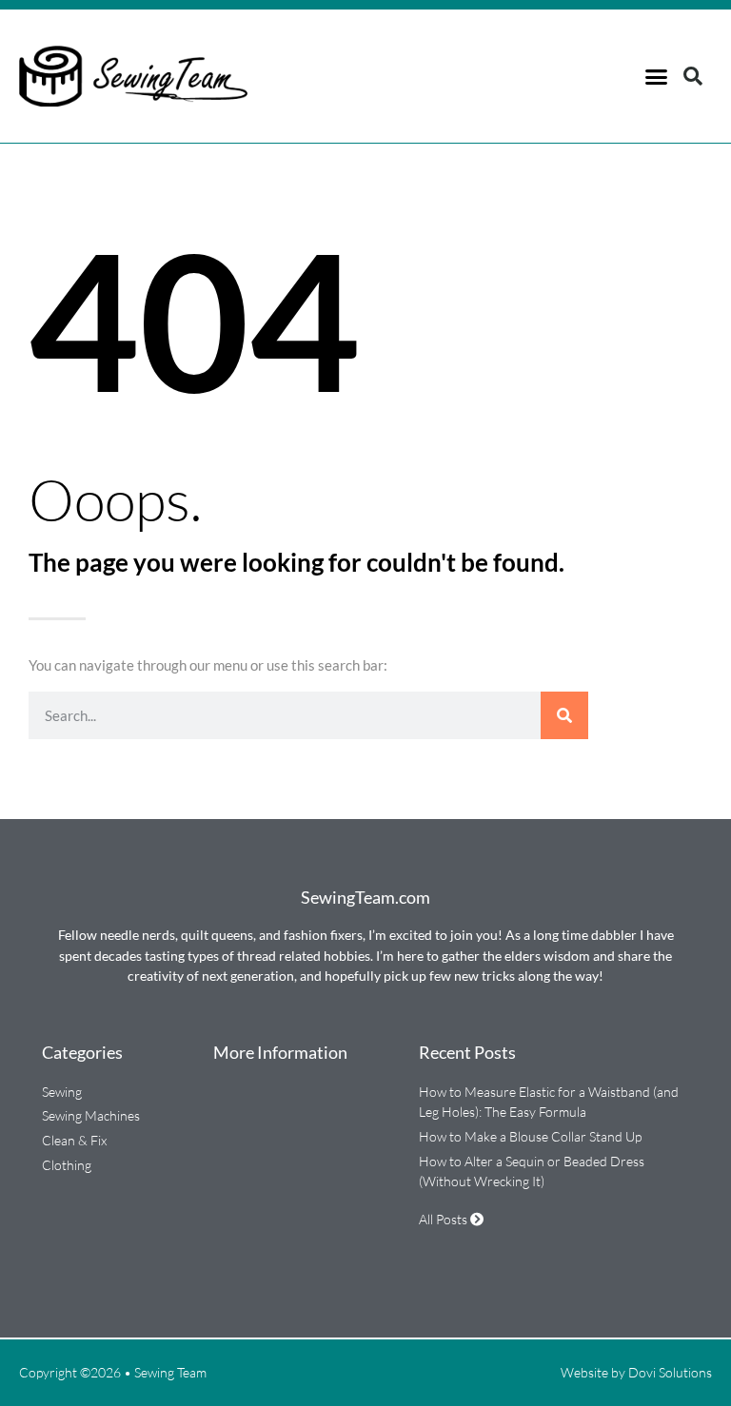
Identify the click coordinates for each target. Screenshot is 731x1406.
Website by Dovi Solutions (636, 1372)
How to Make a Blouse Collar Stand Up (530, 1136)
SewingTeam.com (365, 897)
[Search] (564, 715)
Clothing (66, 1165)
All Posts (444, 1219)
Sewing (62, 1092)
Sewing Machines (91, 1115)
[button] (656, 76)
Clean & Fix (74, 1140)
